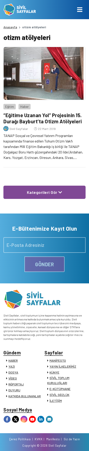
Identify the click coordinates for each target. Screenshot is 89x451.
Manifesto (53, 439)
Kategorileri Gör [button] (43, 192)
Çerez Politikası (20, 439)
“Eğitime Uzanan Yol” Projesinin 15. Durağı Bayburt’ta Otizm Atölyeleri (42, 118)
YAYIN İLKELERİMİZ (63, 366)
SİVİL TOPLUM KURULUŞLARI (58, 380)
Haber (24, 106)
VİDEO (12, 378)
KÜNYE (54, 372)
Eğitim (9, 106)
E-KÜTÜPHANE (60, 389)
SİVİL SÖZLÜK (59, 395)
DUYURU (14, 390)
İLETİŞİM (56, 401)
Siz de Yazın (72, 439)
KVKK (38, 439)
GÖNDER (44, 264)
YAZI (11, 366)
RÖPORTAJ (16, 384)
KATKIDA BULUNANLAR (24, 396)
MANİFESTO (58, 360)
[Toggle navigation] (79, 9)
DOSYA (13, 372)
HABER (13, 360)
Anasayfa (10, 27)
